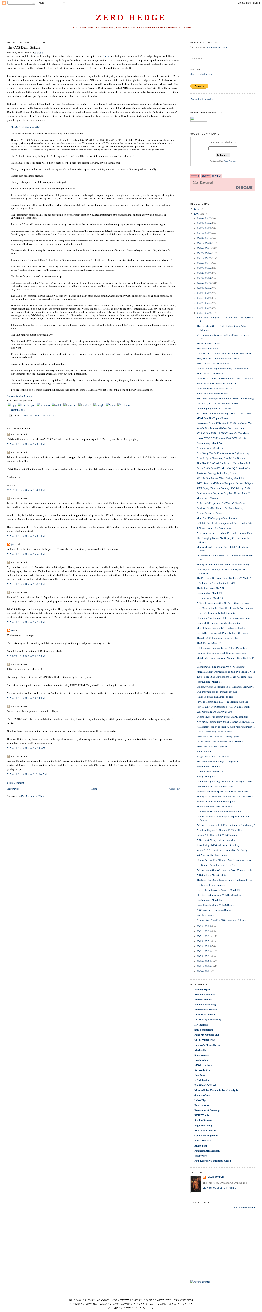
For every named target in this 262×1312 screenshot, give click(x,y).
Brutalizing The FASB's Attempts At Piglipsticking (223, 453)
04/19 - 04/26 (204, 288)
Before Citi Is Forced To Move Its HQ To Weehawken (224, 468)
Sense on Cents (202, 1095)
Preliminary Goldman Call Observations (217, 403)
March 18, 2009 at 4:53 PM (26, 584)
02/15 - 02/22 (204, 941)
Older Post (174, 788)
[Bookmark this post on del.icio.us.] (43, 405)
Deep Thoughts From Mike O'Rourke (216, 905)
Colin (106, 56)
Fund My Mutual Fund (206, 1034)
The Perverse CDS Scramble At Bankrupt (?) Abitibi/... (225, 578)
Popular (216, 176)
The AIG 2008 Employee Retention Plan (217, 638)
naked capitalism (203, 1029)
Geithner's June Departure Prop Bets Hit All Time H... (224, 493)
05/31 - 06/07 (204, 258)
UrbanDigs (200, 1100)
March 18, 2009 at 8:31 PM (26, 698)
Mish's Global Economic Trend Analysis (216, 1090)
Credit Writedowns (204, 1039)
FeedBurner (230, 161)
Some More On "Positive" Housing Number (219, 736)
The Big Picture (203, 999)
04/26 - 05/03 (204, 283)
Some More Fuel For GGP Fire (212, 393)
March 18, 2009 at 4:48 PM (26, 554)
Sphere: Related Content (20, 396)
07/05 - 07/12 (204, 233)
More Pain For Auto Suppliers (212, 746)
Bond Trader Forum (205, 1130)
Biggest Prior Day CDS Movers (213, 756)
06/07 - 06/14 (204, 253)
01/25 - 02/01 (204, 956)
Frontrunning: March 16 (209, 900)
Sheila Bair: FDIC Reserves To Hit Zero (217, 383)
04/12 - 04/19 (204, 293)
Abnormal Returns (204, 994)
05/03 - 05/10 (204, 278)
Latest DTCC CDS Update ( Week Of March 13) (221, 438)
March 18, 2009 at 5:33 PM (26, 656)
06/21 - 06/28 (204, 243)
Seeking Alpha (202, 989)
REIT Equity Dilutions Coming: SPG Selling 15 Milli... (225, 488)
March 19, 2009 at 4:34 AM (26, 748)
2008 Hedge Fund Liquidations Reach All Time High (224, 676)
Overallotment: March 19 (210, 448)
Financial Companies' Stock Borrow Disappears (221, 653)
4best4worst (200, 1155)
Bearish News (201, 1105)
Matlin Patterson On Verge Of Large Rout (218, 761)
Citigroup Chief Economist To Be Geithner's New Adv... (225, 686)
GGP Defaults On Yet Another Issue (215, 786)
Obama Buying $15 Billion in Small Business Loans (224, 860)
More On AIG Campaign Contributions (217, 518)
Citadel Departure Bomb (209, 513)
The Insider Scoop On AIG (210, 588)
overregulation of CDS (39, 415)
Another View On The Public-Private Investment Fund (225, 533)
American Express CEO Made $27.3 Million (219, 830)
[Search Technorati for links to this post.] (124, 405)
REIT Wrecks (201, 1115)
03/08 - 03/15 (204, 926)
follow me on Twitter (244, 1207)
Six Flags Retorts (205, 915)
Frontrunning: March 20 (209, 443)
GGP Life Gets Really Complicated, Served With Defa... (225, 523)
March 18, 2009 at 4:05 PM (26, 536)
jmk (13, 544)
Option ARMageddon (206, 1135)
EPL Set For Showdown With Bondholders (219, 895)
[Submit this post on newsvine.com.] (70, 405)
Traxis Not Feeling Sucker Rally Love (216, 473)
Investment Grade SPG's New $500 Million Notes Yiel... (225, 423)
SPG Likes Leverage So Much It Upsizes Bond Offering (225, 398)
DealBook (199, 1075)
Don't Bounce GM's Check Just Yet (215, 388)
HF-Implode (201, 1024)
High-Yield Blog (203, 1125)
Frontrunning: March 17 (209, 766)
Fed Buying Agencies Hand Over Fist (216, 865)
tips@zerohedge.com (201, 74)
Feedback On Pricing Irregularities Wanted (219, 623)
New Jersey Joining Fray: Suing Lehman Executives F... (225, 721)
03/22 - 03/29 (204, 308)
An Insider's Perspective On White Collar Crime (221, 503)
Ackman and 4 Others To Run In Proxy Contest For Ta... (225, 870)
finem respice (201, 1055)
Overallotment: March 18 (210, 598)
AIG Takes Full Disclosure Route (214, 910)
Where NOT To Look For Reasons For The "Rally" (222, 850)
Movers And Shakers (207, 498)
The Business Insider (205, 1009)
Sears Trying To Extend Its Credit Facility (218, 845)
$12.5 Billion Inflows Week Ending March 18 (220, 478)
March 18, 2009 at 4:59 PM (26, 622)
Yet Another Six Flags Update (212, 855)
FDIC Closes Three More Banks (213, 363)
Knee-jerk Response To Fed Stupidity (216, 613)
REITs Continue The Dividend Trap (215, 696)
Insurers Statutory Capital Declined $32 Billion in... (223, 791)
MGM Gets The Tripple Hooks (212, 418)
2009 (196, 213)
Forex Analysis (202, 1140)
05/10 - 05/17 (204, 273)
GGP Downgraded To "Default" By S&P (217, 691)
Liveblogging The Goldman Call (214, 408)
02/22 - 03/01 (204, 936)
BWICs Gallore (204, 751)
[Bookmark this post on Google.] (99, 405)
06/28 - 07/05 (204, 238)
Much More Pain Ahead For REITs (214, 806)
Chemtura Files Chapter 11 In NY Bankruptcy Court (223, 618)
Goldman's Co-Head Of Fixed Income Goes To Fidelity (225, 378)
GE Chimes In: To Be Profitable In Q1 (216, 583)
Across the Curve (203, 1070)
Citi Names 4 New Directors (211, 885)
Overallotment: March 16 (210, 771)
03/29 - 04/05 (204, 303)
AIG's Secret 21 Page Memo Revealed (216, 840)
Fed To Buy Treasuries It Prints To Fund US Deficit (223, 633)
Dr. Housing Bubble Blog (207, 1019)
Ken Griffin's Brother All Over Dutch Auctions (220, 428)
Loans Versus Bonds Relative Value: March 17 (221, 741)
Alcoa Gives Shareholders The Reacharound (219, 811)
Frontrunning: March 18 (209, 681)
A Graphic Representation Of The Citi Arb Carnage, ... (224, 603)
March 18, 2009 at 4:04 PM (26, 490)
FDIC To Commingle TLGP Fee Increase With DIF (222, 701)
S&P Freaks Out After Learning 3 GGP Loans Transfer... (225, 413)
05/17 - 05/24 (204, 268)
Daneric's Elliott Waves (207, 1045)
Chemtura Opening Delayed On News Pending (221, 666)
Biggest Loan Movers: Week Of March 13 (218, 890)
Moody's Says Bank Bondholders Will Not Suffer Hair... (225, 796)
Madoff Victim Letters (208, 343)
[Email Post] (10, 415)
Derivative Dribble (204, 1014)
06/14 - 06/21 (204, 248)
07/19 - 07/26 (204, 223)
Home (94, 788)
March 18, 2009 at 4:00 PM (26, 444)
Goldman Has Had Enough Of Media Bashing (220, 508)
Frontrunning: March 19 (209, 593)
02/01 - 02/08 (204, 951)
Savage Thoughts (206, 776)
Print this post (18, 409)
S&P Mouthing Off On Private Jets (214, 711)
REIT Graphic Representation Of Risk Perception (222, 648)
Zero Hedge (131, 17)
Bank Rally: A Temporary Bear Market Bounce (221, 458)
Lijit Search (196, 58)
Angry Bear (200, 1145)
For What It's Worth (205, 1085)
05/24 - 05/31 (204, 263)
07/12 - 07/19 (204, 228)
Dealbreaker (201, 1060)
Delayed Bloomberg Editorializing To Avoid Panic (223, 368)
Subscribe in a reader (202, 99)
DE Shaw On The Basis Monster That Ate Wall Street (224, 353)
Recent (206, 176)
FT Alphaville (201, 1080)
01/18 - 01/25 (204, 961)
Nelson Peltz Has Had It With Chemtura (217, 835)
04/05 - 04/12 (204, 298)
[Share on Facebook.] (85, 405)
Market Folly (201, 1050)
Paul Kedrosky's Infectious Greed (212, 1160)
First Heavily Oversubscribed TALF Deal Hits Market (224, 706)
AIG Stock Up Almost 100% (211, 875)
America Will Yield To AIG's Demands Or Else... (221, 920)
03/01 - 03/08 (204, 931)
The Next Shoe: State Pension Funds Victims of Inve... (224, 880)
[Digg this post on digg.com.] (12, 405)
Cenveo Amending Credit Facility (214, 731)
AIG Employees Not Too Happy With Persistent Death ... (226, 726)
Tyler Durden (215, 1177)
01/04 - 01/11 (204, 971)
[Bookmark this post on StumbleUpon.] (26, 405)
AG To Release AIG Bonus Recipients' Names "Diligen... (226, 483)
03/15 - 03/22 (204, 313)
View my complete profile (219, 1188)
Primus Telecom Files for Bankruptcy (216, 801)
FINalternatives (203, 1065)
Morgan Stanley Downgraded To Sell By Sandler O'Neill (226, 671)
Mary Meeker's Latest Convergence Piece (218, 358)
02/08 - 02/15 (204, 946)
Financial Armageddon (207, 1150)
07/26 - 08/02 (204, 218)
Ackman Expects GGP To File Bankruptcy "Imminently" (226, 825)
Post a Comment (15, 782)
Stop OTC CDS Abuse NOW (25, 127)
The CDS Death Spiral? (23, 47)
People (195, 176)
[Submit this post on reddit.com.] (57, 405)
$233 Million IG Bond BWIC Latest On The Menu (223, 433)
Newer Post (13, 788)
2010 (196, 208)
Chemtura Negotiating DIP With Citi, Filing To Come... (225, 781)
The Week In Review (207, 348)
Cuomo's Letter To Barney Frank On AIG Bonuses (222, 716)
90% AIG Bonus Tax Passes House (214, 528)
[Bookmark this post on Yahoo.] (111, 405)
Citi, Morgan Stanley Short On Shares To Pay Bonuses (225, 608)
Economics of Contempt (207, 1110)
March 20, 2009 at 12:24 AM (27, 774)
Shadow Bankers (203, 1120)
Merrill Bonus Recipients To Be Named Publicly (222, 628)
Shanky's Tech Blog (205, 1004)
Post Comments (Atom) (33, 796)
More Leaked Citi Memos (210, 373)
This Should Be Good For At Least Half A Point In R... (224, 463)
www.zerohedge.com (217, 47)
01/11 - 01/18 (204, 966)
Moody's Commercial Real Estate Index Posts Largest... (225, 564)
